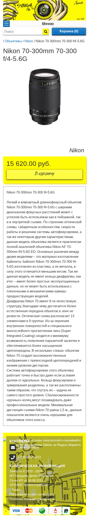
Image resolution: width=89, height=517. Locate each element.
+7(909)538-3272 (29, 457)
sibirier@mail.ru (28, 447)
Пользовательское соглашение (32, 494)
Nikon (28, 41)
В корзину (44, 174)
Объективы (13, 41)
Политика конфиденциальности (32, 499)
